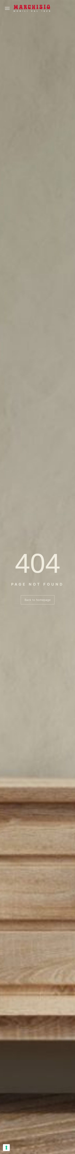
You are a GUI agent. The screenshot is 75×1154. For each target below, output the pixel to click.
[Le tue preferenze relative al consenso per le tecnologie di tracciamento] (6, 1147)
